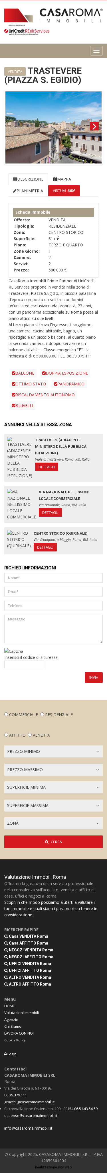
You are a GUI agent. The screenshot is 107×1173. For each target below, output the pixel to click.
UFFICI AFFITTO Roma (29, 970)
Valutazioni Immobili (21, 1012)
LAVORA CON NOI (19, 1033)
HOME (9, 1005)
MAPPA (64, 179)
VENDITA (41, 735)
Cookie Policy (15, 1040)
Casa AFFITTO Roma (28, 943)
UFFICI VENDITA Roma (29, 963)
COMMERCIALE (23, 714)
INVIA (93, 677)
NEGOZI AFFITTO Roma (30, 957)
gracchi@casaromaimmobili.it (29, 1101)
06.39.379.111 (15, 1095)
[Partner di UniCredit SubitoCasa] (26, 30)
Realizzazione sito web (53, 1167)
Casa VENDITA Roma (28, 936)
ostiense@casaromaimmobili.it (30, 1115)
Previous (12, 126)
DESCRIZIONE (30, 179)
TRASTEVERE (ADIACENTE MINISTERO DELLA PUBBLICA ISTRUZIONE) (60, 446)
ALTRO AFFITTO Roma (29, 984)
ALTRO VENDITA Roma (29, 977)
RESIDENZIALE (59, 714)
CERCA (56, 841)
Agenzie (11, 1019)
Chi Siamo (12, 1026)
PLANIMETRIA (30, 190)
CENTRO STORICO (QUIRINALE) (61, 533)
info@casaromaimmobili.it (28, 1128)
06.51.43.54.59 (86, 1108)
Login (12, 1053)
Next (94, 126)
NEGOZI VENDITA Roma (30, 950)
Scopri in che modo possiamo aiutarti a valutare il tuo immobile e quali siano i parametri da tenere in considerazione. (50, 908)
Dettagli (47, 466)
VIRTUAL (64, 190)
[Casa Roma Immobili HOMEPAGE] (53, 15)
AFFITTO (17, 735)
